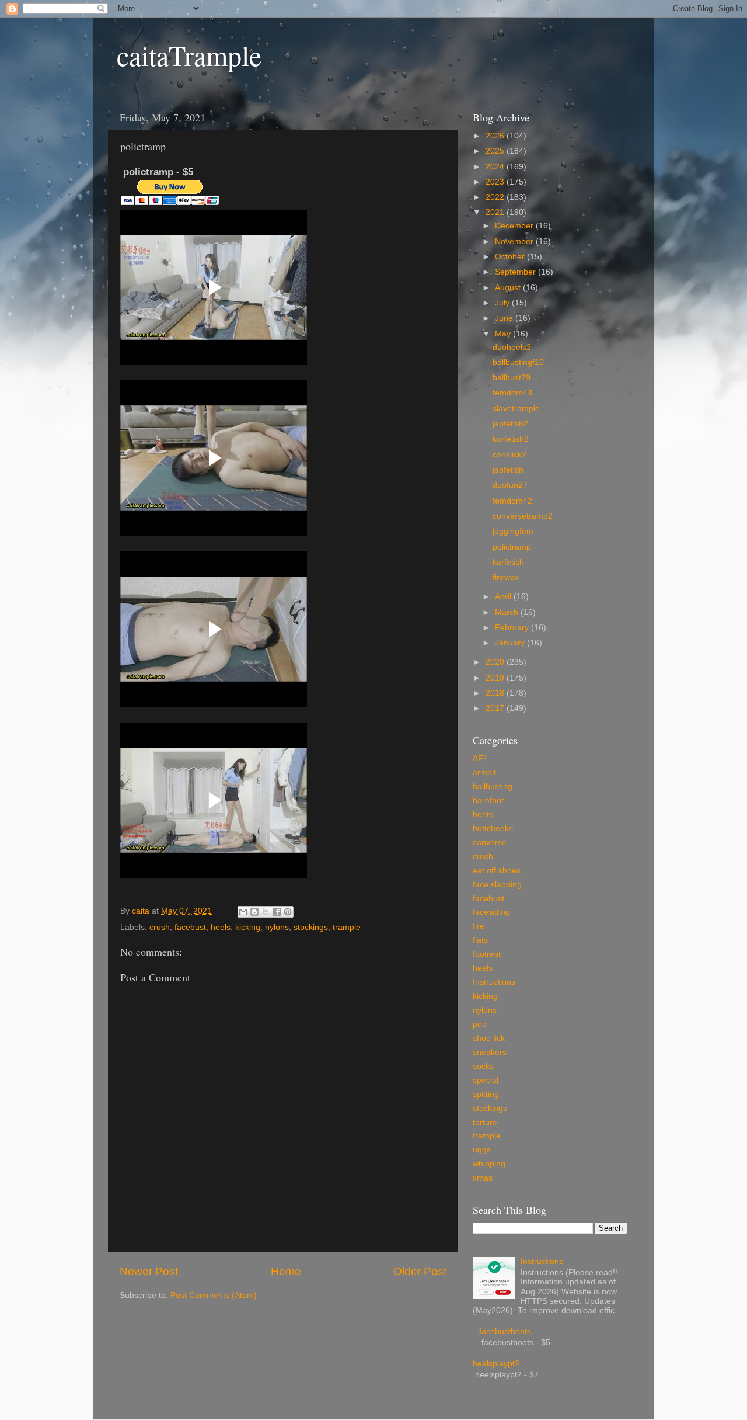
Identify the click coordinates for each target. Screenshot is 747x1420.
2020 (496, 662)
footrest (487, 954)
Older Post (419, 1271)
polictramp (512, 547)
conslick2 (509, 454)
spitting (486, 1094)
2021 (496, 212)
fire (478, 926)
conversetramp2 (523, 516)
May (504, 333)
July (503, 302)
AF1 (480, 758)
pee (480, 1024)
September (516, 272)
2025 (496, 151)
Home (286, 1271)
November (515, 241)
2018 (496, 693)
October (511, 256)
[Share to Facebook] (276, 912)
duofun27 (510, 485)
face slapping (497, 884)
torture (485, 1122)
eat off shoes (497, 870)
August (509, 287)
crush (159, 927)
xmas (483, 1178)
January (511, 642)
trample (347, 927)
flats (480, 940)
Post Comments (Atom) (213, 1295)
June (505, 318)
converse (490, 842)
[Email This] (243, 912)
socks (483, 1066)
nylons (277, 927)
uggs (482, 1149)
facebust (190, 927)
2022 (496, 197)
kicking (247, 927)
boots (483, 814)
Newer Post (149, 1271)
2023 (496, 182)
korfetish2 (511, 439)
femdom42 (512, 501)
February (513, 627)
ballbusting (492, 786)
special (485, 1080)
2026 (496, 135)
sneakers (490, 1052)
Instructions (494, 982)
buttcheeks (493, 828)
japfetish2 (510, 423)
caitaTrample (189, 55)
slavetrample (516, 408)
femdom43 (512, 392)
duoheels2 (512, 347)
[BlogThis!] (254, 912)
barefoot (488, 800)
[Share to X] (265, 912)
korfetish (508, 562)
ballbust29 (511, 377)
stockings (311, 927)
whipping (489, 1163)
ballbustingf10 (518, 362)
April (504, 596)
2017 (496, 708)
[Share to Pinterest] (288, 912)
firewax (506, 577)
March (508, 612)
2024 (496, 166)
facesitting (491, 912)
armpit (484, 772)
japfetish (508, 470)
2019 (496, 677)
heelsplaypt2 (496, 1363)
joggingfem (513, 531)
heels (221, 927)
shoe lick (489, 1038)
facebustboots (505, 1331)
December (515, 225)
